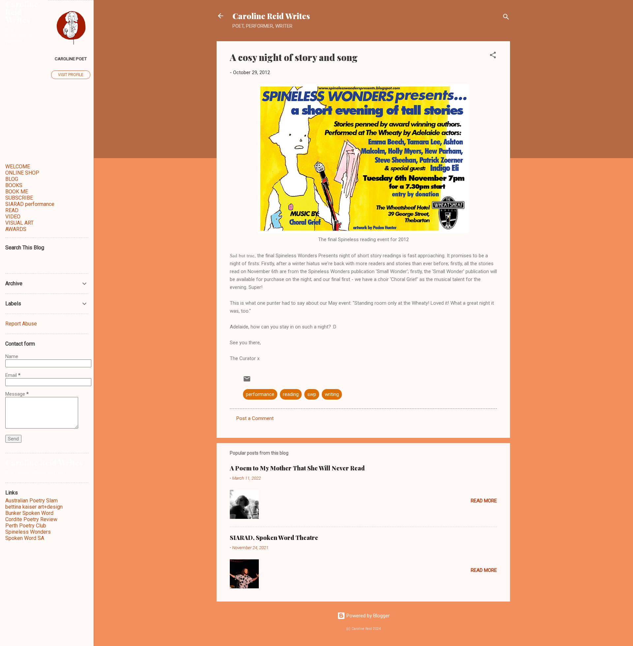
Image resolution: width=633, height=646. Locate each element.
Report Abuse (21, 324)
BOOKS (13, 185)
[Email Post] (247, 381)
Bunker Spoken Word (29, 513)
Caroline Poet (71, 58)
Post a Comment (255, 418)
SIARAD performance (29, 204)
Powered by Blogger (367, 616)
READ (11, 210)
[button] (493, 56)
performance (260, 394)
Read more (484, 501)
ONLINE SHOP (22, 173)
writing (332, 394)
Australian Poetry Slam (31, 500)
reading (291, 394)
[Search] (506, 18)
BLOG (11, 179)
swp (311, 394)
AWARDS (15, 229)
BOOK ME (16, 191)
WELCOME (17, 166)
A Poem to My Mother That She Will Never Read (297, 468)
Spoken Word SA (24, 538)
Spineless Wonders (28, 532)
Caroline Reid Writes (271, 16)
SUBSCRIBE (19, 198)
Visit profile (70, 74)
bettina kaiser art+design (34, 507)
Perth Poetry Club (25, 525)
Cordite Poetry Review (31, 519)
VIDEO (12, 216)
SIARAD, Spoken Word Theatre (274, 538)
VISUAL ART (19, 223)
